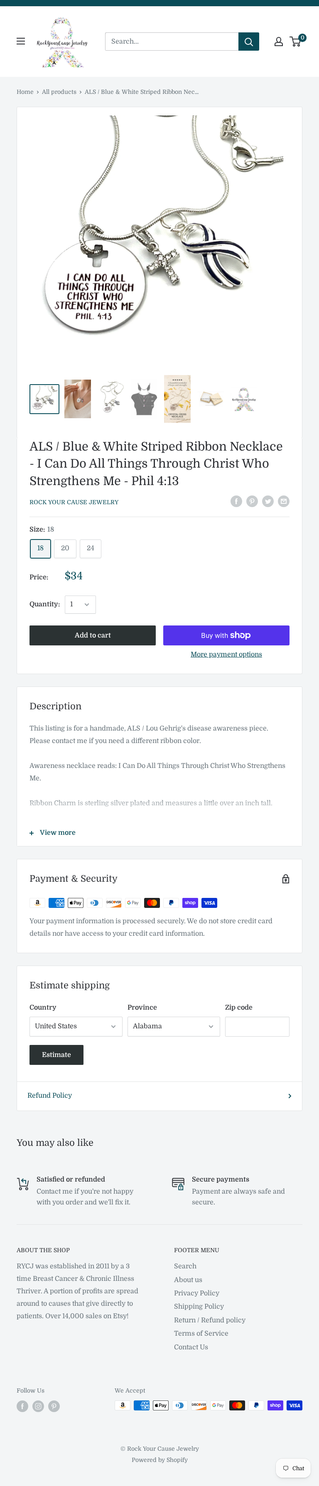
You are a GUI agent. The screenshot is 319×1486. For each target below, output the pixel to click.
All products (59, 91)
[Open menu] (21, 41)
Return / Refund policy (209, 1320)
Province (142, 1007)
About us (188, 1280)
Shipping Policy (199, 1306)
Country (42, 1007)
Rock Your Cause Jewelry (73, 502)
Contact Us (191, 1347)
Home (25, 91)
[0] (295, 42)
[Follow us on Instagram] (38, 1406)
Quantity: (44, 604)
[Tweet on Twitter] (268, 501)
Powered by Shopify (160, 1460)
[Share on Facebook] (236, 501)
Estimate (56, 1055)
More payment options (226, 654)
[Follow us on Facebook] (22, 1406)
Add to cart (93, 635)
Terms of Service (201, 1333)
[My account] (279, 41)
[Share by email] (284, 501)
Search (185, 1266)
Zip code (239, 1007)
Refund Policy (49, 1095)
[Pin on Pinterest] (252, 501)
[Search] (248, 41)
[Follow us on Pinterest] (54, 1406)
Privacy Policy (196, 1293)
